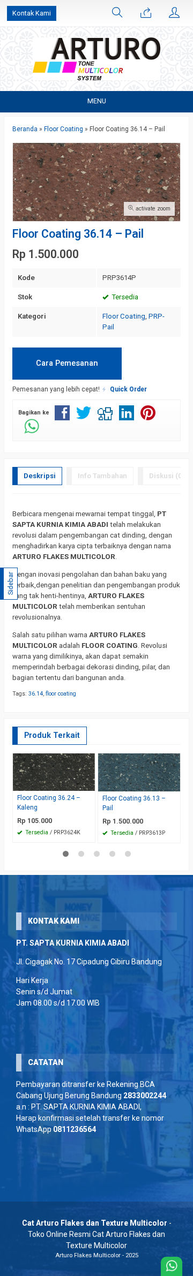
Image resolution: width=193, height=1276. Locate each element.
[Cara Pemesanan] (145, 13)
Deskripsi (40, 476)
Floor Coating (123, 316)
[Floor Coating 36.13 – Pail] (139, 772)
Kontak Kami (31, 13)
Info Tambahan (102, 476)
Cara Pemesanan (67, 363)
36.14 (35, 693)
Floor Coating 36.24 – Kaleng (48, 802)
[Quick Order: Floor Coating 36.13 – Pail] (173, 783)
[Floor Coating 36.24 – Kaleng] (54, 772)
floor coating (61, 693)
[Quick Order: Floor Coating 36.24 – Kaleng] (88, 782)
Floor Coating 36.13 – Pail (134, 803)
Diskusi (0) (167, 476)
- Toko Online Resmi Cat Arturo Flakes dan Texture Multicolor (97, 1234)
